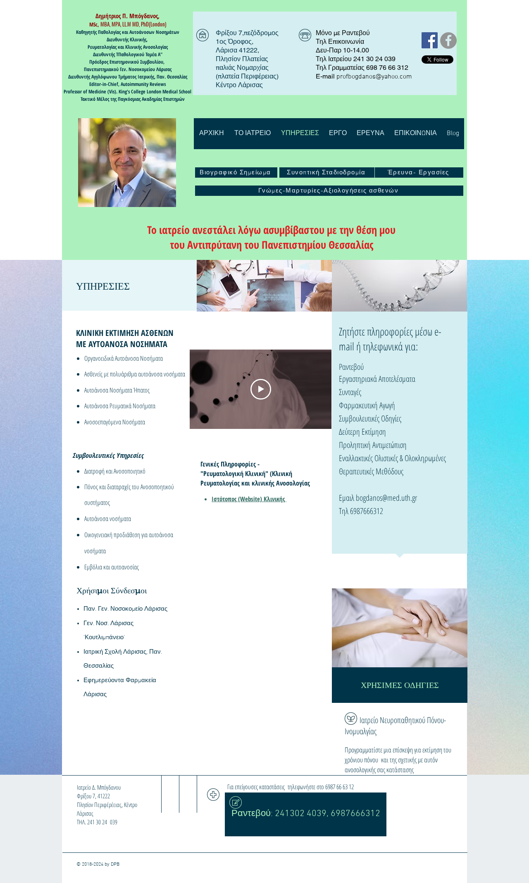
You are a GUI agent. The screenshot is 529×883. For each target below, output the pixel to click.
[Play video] (260, 389)
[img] (264, 286)
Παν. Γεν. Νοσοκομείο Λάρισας (125, 609)
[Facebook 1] (430, 40)
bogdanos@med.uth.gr (386, 497)
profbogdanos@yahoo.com (374, 77)
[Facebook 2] (448, 40)
